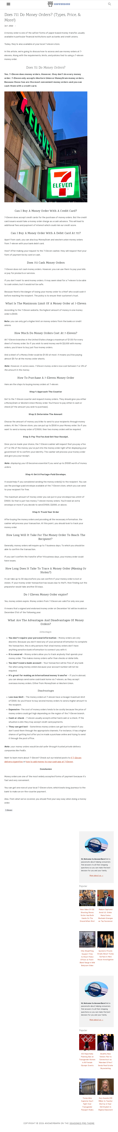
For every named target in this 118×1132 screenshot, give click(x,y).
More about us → (96, 876)
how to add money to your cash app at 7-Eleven (49, 761)
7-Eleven (8, 810)
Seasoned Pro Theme (81, 1123)
